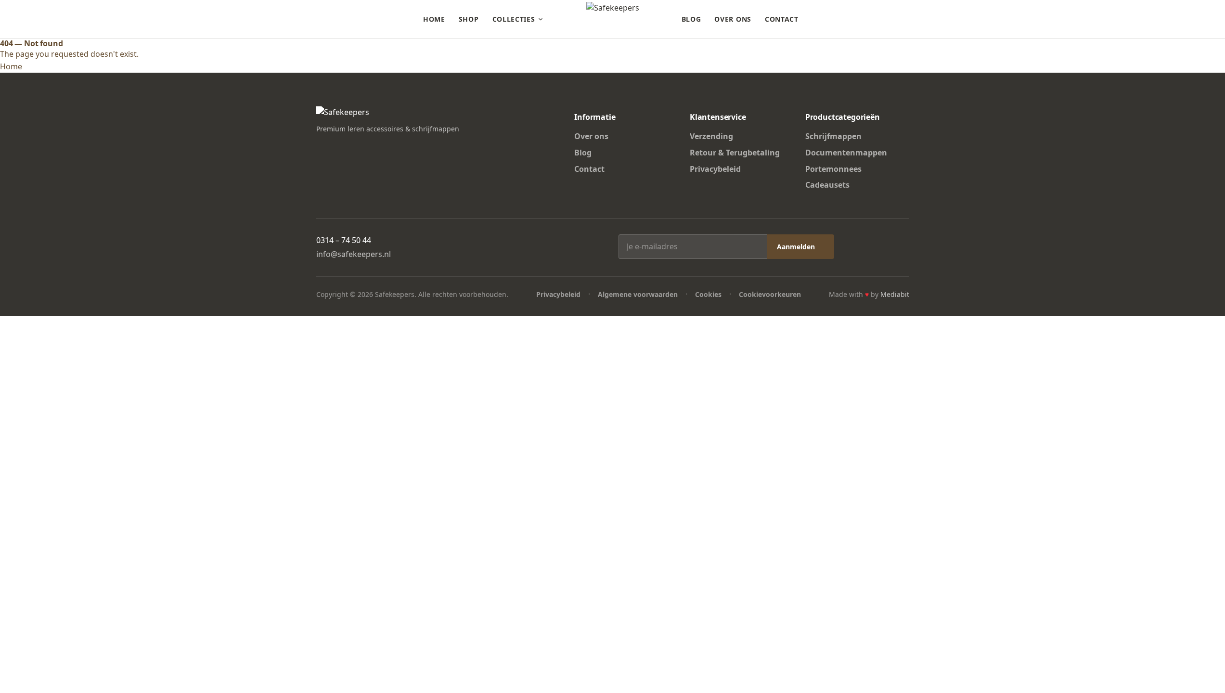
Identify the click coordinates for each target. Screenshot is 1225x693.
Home (434, 19)
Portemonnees (833, 169)
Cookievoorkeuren (770, 294)
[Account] (870, 19)
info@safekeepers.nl (353, 254)
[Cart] (904, 19)
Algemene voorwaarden (638, 294)
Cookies (708, 294)
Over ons (732, 19)
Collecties (513, 19)
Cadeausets (827, 185)
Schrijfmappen (833, 136)
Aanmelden (796, 246)
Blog (691, 19)
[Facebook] (321, 147)
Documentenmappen (846, 152)
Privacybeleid (715, 169)
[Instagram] (338, 147)
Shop (469, 19)
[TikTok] (373, 147)
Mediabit (894, 294)
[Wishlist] (887, 19)
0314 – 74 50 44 (343, 240)
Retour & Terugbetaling (735, 152)
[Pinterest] (356, 147)
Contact (782, 19)
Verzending (711, 136)
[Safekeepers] (612, 19)
